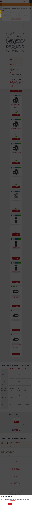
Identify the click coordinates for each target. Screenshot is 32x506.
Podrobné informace (12, 500)
